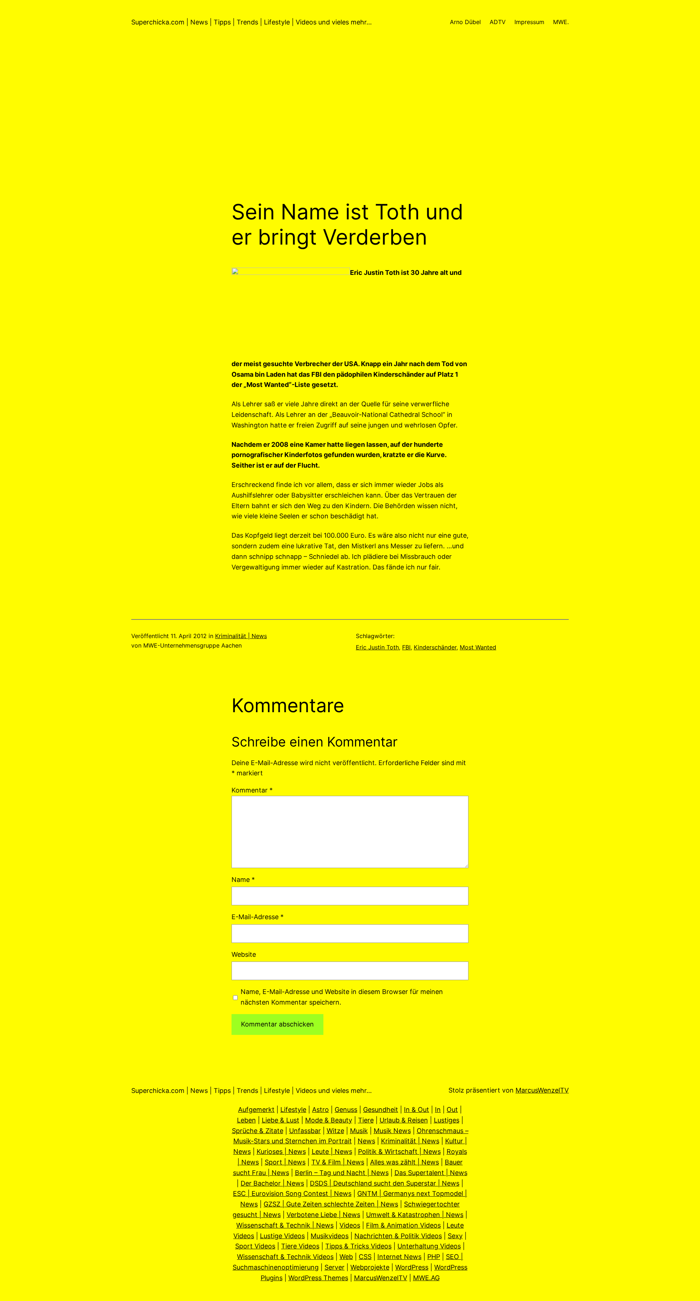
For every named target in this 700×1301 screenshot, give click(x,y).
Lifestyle (293, 1109)
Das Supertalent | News (430, 1173)
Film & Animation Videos (403, 1225)
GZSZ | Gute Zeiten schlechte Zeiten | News (331, 1204)
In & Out (416, 1109)
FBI (406, 647)
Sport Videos (255, 1246)
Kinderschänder (435, 647)
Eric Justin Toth (377, 647)
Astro (320, 1109)
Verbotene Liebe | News (323, 1215)
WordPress (411, 1267)
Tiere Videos (300, 1246)
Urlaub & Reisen (404, 1120)
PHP (433, 1256)
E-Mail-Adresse (258, 917)
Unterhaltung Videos (429, 1246)
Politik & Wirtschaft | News (399, 1151)
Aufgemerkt (256, 1109)
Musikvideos (330, 1236)
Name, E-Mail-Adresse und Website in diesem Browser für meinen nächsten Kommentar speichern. (342, 997)
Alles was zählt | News (404, 1162)
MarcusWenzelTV (542, 1090)
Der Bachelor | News (272, 1183)
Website (244, 954)
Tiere (366, 1120)
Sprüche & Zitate (257, 1131)
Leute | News (332, 1151)
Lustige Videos (282, 1236)
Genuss (346, 1109)
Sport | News (285, 1162)
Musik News (392, 1131)
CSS (365, 1256)
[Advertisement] (350, 122)
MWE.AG (426, 1278)
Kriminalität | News (241, 636)
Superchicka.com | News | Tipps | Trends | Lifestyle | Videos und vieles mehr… (251, 22)
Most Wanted (478, 647)
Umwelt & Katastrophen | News (414, 1215)
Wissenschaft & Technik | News (285, 1225)
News (366, 1141)
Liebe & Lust (280, 1120)
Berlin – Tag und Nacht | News (342, 1173)
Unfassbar (305, 1131)
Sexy (455, 1236)
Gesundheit (380, 1109)
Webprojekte (369, 1267)
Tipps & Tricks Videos (358, 1246)
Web (346, 1256)
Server (334, 1267)
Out (452, 1109)
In (438, 1109)
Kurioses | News (281, 1151)
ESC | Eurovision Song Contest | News (292, 1193)
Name (243, 879)
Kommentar (252, 790)
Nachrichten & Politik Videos (398, 1236)
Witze (335, 1131)
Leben (246, 1120)
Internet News (399, 1256)
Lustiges (446, 1120)
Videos (349, 1225)
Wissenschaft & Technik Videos (285, 1256)
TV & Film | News (337, 1162)
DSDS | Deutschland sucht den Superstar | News (384, 1183)
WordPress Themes (318, 1278)
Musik (359, 1131)
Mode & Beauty (328, 1120)
